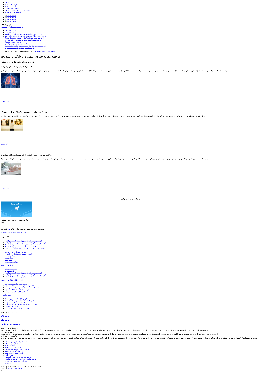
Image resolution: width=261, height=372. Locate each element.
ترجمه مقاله (5, 320)
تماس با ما (8, 260)
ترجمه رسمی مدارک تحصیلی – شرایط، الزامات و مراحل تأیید (25, 36)
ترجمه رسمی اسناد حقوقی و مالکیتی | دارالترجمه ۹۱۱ (23, 40)
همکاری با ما (9, 258)
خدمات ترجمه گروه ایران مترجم (16, 252)
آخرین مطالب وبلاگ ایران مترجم (12, 280)
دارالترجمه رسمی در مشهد (14, 12)
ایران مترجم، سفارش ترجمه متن (12, 27)
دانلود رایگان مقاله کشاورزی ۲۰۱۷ (16, 298)
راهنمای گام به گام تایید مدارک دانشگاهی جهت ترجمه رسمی (25, 248)
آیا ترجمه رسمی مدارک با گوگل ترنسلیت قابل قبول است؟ (24, 38)
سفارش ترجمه (10, 256)
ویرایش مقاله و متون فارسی (10, 324)
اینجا (9, 229)
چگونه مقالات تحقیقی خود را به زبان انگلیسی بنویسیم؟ (23, 287)
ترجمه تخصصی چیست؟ (13, 42)
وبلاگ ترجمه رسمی (38, 51)
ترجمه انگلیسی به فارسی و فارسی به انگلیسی (20, 359)
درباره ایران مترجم (11, 262)
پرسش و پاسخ (9, 355)
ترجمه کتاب (5, 316)
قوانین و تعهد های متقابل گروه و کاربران (18, 254)
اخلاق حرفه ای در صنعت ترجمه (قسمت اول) (20, 286)
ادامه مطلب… (6, 101)
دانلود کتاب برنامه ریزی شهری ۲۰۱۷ (17, 308)
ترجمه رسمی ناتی (11, 30)
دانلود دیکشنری (6, 295)
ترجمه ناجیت (9, 32)
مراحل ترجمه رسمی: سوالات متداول (17, 10)
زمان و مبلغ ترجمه (11, 6)
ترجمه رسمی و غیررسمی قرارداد (16, 284)
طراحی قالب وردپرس (15, 368)
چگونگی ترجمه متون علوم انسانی (16, 361)
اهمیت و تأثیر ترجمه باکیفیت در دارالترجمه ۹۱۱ (20, 246)
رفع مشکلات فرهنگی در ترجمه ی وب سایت (20, 48)
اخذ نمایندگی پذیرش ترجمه (14, 351)
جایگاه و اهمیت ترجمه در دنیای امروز (17, 44)
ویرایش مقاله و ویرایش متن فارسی (17, 349)
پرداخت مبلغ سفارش (12, 8)
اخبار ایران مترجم (7, 265)
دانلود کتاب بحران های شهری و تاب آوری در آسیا (21, 304)
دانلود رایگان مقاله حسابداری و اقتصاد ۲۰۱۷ (19, 300)
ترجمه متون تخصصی (12, 306)
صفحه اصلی (9, 2)
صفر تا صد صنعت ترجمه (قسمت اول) (17, 289)
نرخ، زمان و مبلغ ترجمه (13, 347)
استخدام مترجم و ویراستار (14, 353)
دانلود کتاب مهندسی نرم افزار (15, 302)
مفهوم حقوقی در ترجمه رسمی (15, 291)
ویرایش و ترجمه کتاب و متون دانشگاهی (18, 357)
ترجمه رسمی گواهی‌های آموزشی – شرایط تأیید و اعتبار (23, 34)
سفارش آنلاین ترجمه (12, 4)
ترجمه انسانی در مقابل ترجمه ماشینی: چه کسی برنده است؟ (25, 46)
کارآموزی (8, 363)
